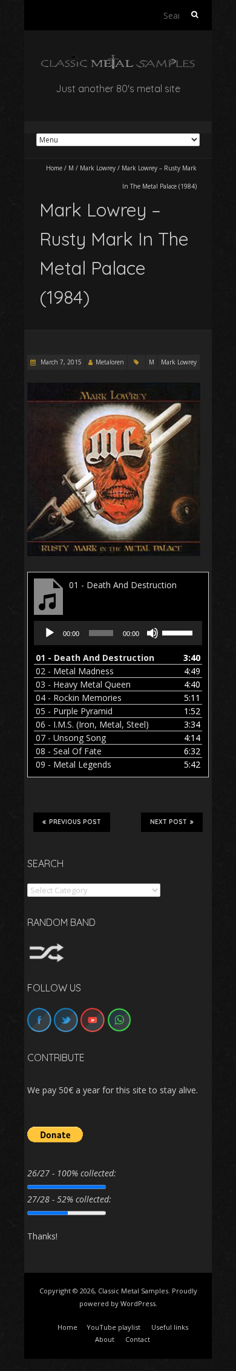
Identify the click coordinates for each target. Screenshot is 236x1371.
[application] (118, 633)
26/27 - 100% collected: (71, 1173)
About (104, 1339)
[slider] (179, 632)
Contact (137, 1339)
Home (54, 168)
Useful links (169, 1327)
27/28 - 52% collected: (69, 1199)
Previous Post (75, 822)
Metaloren (110, 362)
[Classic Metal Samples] (118, 60)
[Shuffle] (46, 948)
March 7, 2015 (60, 362)
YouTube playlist (113, 1327)
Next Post (168, 822)
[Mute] (152, 633)
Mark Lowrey (98, 168)
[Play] (50, 633)
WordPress (138, 1303)
